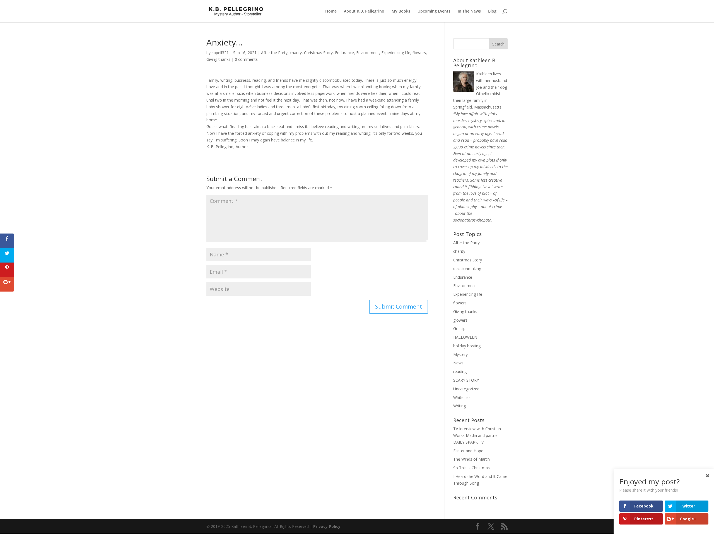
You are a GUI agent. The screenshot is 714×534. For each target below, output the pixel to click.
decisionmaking (467, 268)
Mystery (460, 354)
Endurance (344, 52)
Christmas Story (318, 52)
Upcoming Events (434, 11)
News (458, 362)
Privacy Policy (327, 526)
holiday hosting (467, 345)
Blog (492, 11)
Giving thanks (218, 59)
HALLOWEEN (465, 337)
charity (296, 52)
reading (460, 371)
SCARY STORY (466, 380)
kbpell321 (220, 52)
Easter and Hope (468, 450)
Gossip (459, 328)
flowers (419, 52)
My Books (401, 11)
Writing (459, 405)
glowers (460, 320)
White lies (462, 397)
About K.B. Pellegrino (364, 11)
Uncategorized (466, 388)
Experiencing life (395, 52)
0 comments (246, 59)
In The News (469, 11)
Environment (367, 52)
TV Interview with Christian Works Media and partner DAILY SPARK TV (477, 435)
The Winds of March (471, 459)
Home (331, 11)
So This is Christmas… (473, 467)
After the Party (274, 52)
